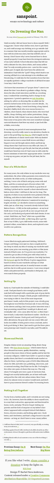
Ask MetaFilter (38, 98)
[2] (27, 219)
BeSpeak (10, 260)
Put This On (26, 135)
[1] (18, 203)
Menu (4, 4)
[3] (39, 312)
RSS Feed (27, 469)
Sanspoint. (27, 16)
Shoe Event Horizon (21, 348)
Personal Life (21, 37)
